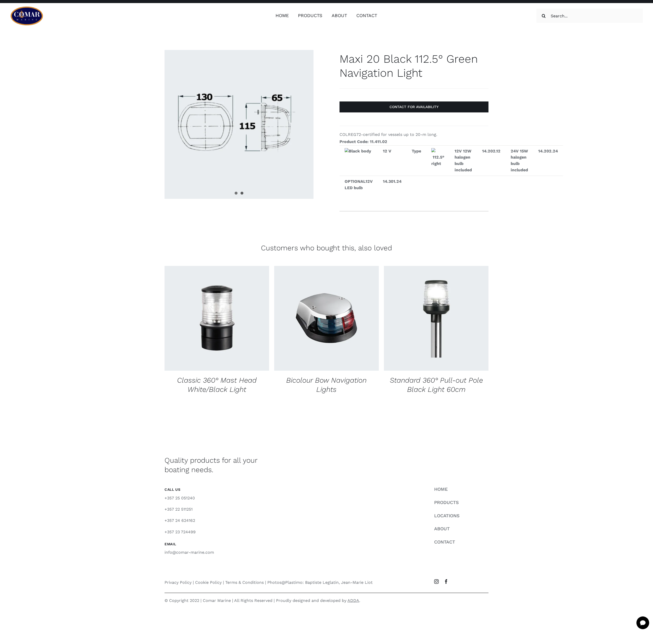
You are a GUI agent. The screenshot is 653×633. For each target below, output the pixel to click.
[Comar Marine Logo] (26, 8)
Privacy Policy (178, 582)
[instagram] (436, 581)
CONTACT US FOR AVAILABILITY (206, 316)
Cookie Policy (208, 582)
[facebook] (446, 581)
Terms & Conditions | (246, 582)
